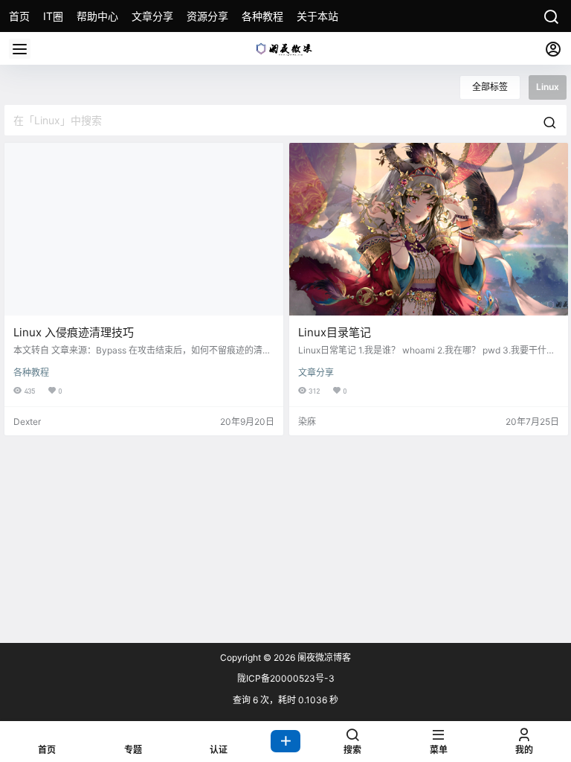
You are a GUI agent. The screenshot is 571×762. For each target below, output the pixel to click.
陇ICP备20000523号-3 (286, 678)
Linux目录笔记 (334, 332)
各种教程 (31, 372)
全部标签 (490, 86)
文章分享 (316, 372)
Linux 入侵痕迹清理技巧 (73, 332)
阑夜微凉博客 (323, 657)
